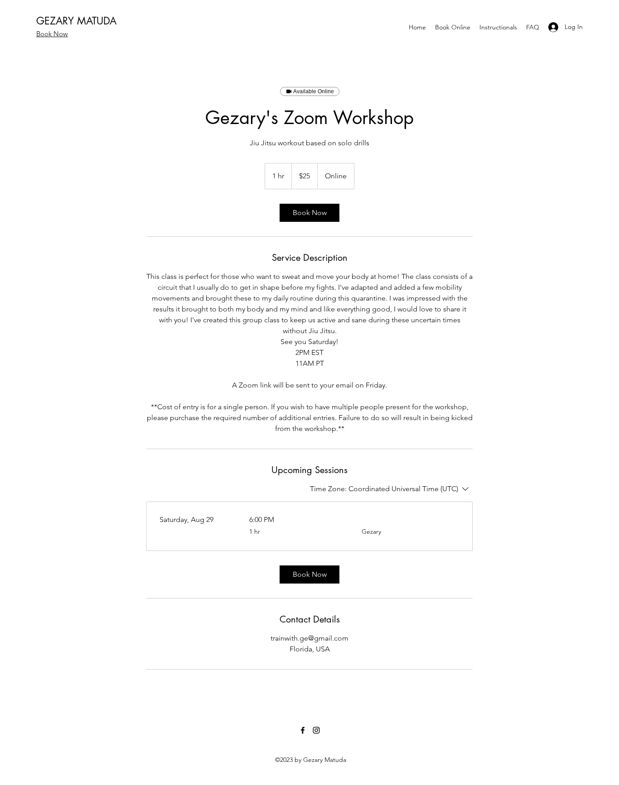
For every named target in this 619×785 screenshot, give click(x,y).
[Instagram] (316, 730)
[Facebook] (302, 730)
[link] (309, 213)
